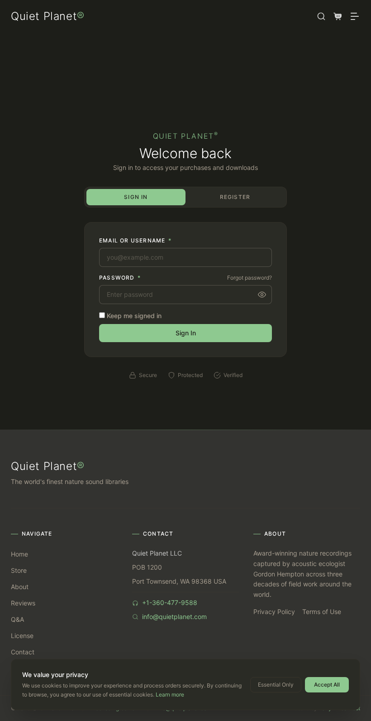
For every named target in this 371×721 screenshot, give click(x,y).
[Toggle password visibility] (261, 294)
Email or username (135, 240)
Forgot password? (249, 277)
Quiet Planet (48, 16)
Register (235, 197)
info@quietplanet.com (174, 616)
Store (19, 570)
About (20, 586)
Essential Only (276, 684)
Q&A (17, 619)
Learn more (170, 694)
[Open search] (321, 16)
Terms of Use (321, 611)
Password (120, 277)
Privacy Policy (274, 611)
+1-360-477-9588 (169, 602)
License (22, 635)
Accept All (327, 684)
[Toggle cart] (337, 16)
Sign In (135, 197)
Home (19, 554)
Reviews (23, 603)
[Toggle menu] (354, 16)
